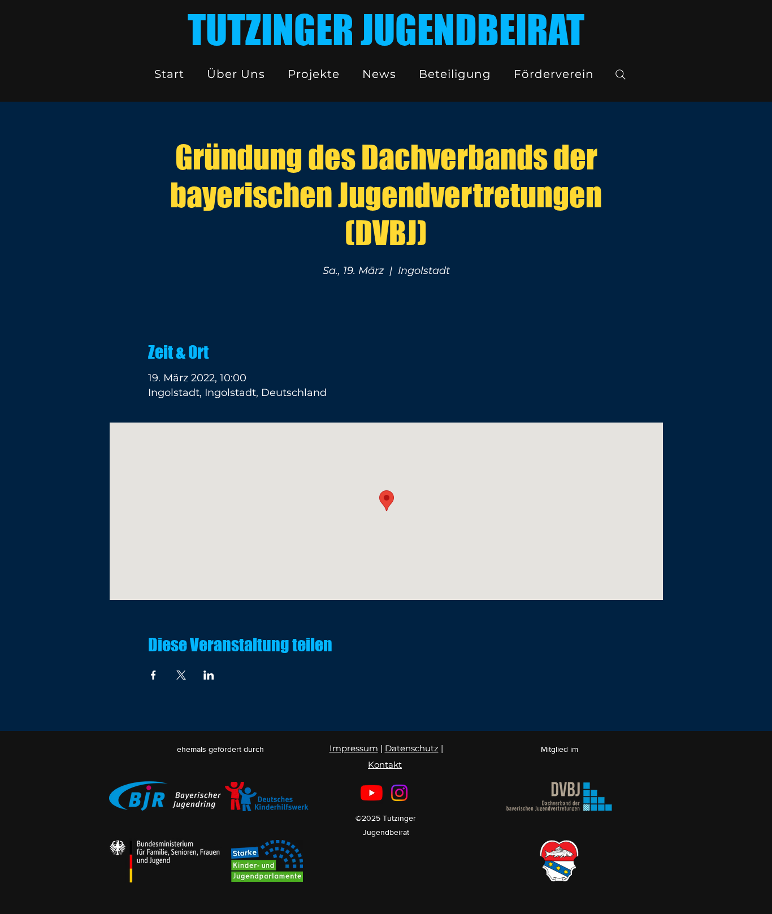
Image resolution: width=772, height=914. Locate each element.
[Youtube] (372, 793)
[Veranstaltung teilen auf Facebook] (153, 675)
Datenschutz (412, 748)
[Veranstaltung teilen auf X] (181, 675)
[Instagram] (399, 793)
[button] (236, 74)
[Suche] (620, 74)
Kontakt (385, 764)
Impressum (353, 748)
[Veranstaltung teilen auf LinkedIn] (208, 675)
